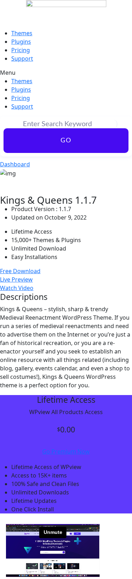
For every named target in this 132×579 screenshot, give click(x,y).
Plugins (21, 41)
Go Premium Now (66, 451)
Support (22, 58)
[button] (66, 72)
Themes (21, 33)
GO (66, 140)
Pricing (20, 50)
